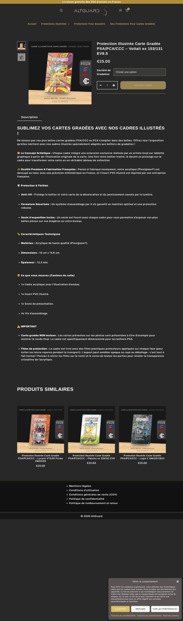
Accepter (120, 609)
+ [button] (114, 85)
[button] (177, 581)
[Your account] (120, 10)
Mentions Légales (171, 615)
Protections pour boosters (89, 24)
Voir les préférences (165, 609)
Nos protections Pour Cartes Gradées (132, 24)
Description (29, 117)
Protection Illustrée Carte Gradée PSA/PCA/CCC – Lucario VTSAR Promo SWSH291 (40, 458)
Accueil (32, 24)
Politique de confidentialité (123, 615)
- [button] (100, 85)
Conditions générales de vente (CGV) (93, 494)
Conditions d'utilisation (84, 490)
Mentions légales (80, 486)
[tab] (29, 117)
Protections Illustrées (53, 24)
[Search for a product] (61, 10)
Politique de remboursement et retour (93, 503)
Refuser (140, 609)
